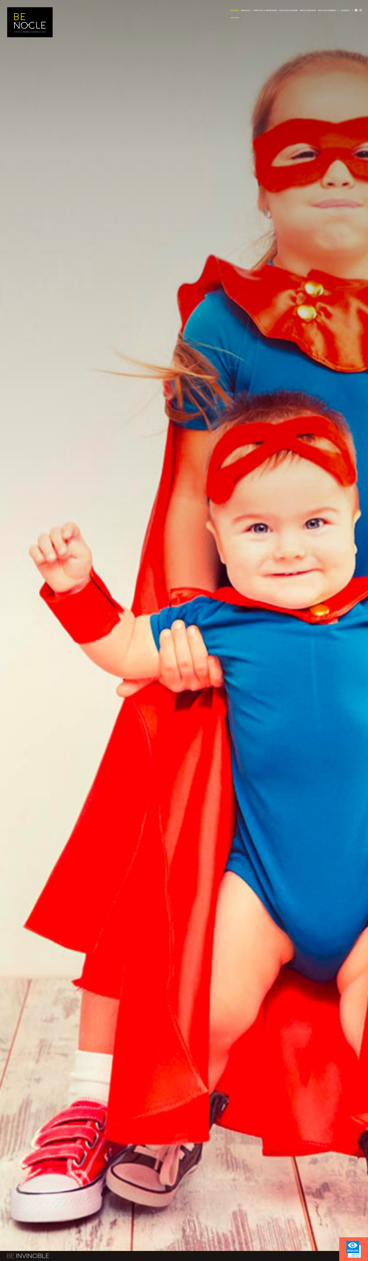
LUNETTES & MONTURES (265, 11)
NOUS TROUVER (308, 11)
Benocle (30, 22)
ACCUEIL (234, 11)
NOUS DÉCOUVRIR (288, 11)
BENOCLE (246, 11)
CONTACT (345, 11)
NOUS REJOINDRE (327, 11)
